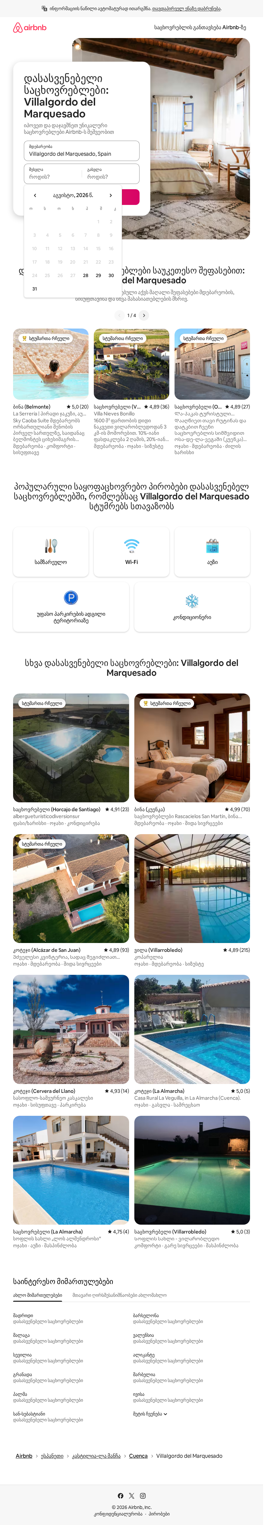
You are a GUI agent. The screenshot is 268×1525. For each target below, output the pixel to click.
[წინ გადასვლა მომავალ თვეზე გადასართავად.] (110, 195)
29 (98, 275)
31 (34, 289)
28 (85, 275)
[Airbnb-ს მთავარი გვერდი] (29, 27)
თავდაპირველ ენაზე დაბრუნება (186, 8)
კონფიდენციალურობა (118, 1514)
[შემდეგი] (144, 315)
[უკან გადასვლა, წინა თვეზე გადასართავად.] (35, 195)
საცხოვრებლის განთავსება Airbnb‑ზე (200, 27)
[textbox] (52, 177)
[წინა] (119, 315)
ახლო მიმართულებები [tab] (37, 1295)
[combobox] (81, 154)
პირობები (159, 1514)
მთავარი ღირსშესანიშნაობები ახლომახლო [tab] (120, 1295)
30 (111, 275)
